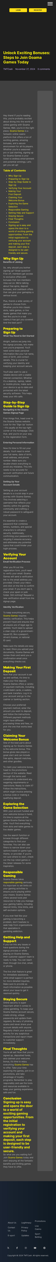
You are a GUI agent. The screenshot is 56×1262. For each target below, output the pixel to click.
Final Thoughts (15, 219)
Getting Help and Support (21, 212)
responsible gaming (13, 882)
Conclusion (13, 222)
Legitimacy (25, 1222)
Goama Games (17, 131)
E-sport (11, 1235)
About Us (12, 1222)
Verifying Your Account (19, 188)
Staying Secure (15, 216)
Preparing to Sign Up (18, 179)
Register (38, 10)
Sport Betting (38, 1235)
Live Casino (38, 1227)
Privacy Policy (24, 1229)
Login (18, 10)
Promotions (39, 1221)
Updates (25, 1235)
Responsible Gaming (18, 209)
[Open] (50, 3)
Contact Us (11, 1229)
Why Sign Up (14, 175)
